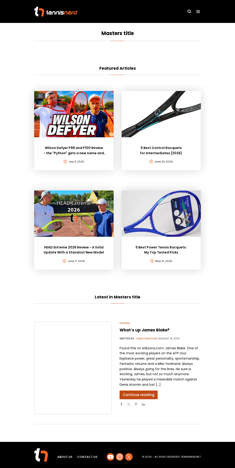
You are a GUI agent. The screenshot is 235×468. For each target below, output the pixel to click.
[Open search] (189, 11)
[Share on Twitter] (130, 406)
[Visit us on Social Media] (110, 457)
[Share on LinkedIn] (145, 406)
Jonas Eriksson (146, 338)
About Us (64, 457)
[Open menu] (198, 11)
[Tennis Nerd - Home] (55, 11)
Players (125, 323)
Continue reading (138, 394)
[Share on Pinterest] (138, 406)
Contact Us (87, 457)
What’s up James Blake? (145, 330)
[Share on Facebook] (123, 406)
